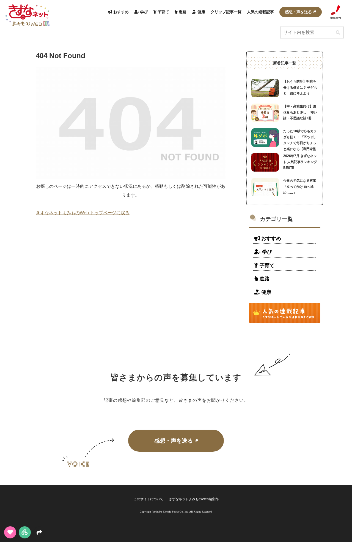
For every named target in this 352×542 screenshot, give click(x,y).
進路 (264, 278)
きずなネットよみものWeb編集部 (194, 499)
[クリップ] (25, 532)
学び (266, 252)
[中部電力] (335, 12)
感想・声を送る (173, 441)
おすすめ (270, 238)
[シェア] (39, 532)
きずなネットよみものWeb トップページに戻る (83, 212)
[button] (338, 32)
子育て (266, 265)
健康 (265, 292)
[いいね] (10, 532)
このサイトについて (148, 499)
